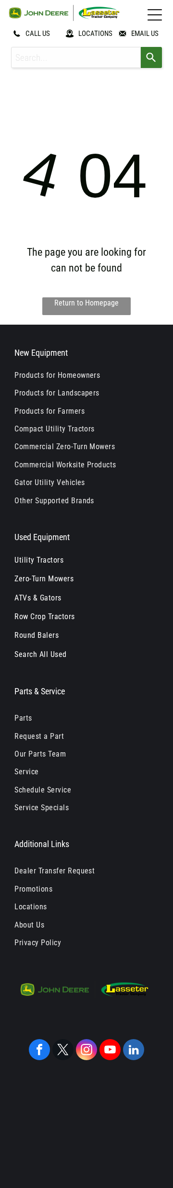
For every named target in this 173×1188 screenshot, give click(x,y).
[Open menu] (155, 15)
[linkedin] (133, 1051)
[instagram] (86, 1051)
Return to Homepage (86, 302)
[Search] (151, 57)
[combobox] (76, 57)
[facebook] (39, 1051)
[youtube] (110, 1051)
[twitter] (63, 1051)
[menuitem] (86, 375)
